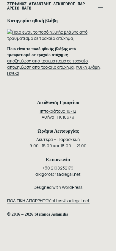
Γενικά (13, 73)
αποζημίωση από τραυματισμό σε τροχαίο (47, 61)
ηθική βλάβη (88, 67)
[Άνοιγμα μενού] (100, 6)
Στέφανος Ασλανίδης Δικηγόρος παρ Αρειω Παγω (46, 5)
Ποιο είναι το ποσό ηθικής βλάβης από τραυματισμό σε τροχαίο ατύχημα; (41, 52)
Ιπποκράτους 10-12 (58, 111)
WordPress (72, 187)
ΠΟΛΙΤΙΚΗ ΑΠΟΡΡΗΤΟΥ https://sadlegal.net (48, 200)
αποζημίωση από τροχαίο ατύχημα (40, 67)
